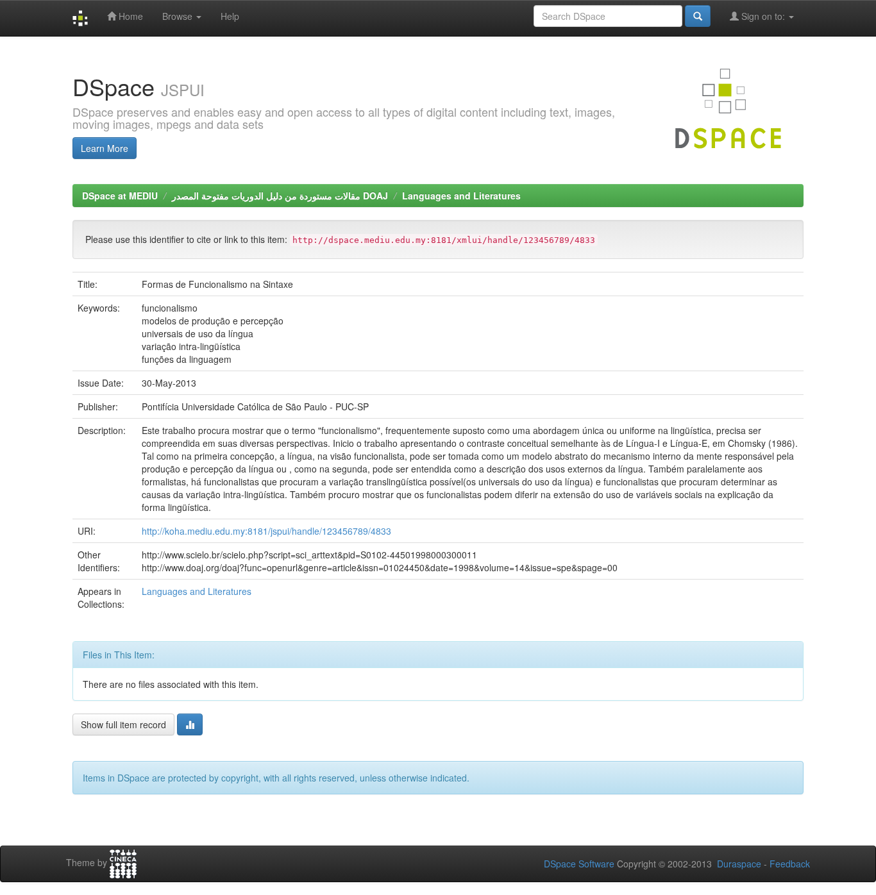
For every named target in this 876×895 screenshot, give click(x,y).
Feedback (790, 863)
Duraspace (739, 863)
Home (129, 16)
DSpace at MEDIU (120, 195)
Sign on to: (763, 16)
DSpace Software (579, 863)
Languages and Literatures (461, 195)
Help (230, 16)
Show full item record (123, 724)
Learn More (104, 148)
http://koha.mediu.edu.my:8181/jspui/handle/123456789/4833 (266, 530)
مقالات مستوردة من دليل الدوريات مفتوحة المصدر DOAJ (280, 195)
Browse (178, 16)
